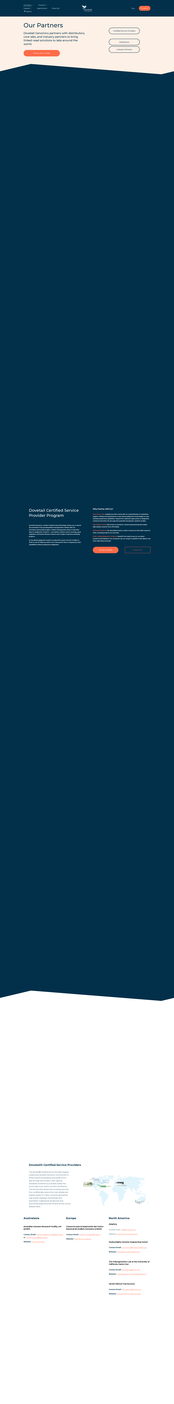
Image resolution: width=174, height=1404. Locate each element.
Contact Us (144, 8)
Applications (42, 8)
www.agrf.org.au (38, 1242)
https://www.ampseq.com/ (126, 1234)
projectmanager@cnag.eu (89, 1234)
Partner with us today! (41, 53)
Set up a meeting (105, 550)
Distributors (124, 42)
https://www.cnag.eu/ (82, 1239)
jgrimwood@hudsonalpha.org (134, 1247)
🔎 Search (28, 11)
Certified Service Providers (124, 31)
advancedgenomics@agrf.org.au (50, 1234)
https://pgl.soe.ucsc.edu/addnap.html (132, 1274)
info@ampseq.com (128, 1230)
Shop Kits (55, 8)
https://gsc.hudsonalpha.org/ (128, 1252)
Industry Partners (124, 49)
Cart (133, 8)
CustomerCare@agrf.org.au (37, 1237)
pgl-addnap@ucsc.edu (131, 1270)
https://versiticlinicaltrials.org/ (129, 1294)
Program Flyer (137, 550)
